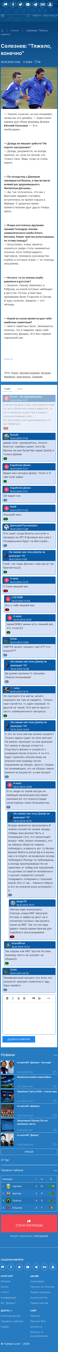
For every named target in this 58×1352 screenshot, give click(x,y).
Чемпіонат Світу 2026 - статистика (37, 1091)
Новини (15, 30)
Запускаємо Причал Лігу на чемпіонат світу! (32, 1122)
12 (6, 519)
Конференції (8, 1297)
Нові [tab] (19, 389)
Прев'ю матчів (39, 1303)
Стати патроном (29, 1225)
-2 (12, 937)
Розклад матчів (10, 1315)
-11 (6, 428)
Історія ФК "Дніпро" (28, 1135)
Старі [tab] (7, 389)
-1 (7, 610)
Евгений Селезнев (29, 372)
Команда (7, 1179)
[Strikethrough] (24, 998)
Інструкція (41, 1235)
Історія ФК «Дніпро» (28, 1106)
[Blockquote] (33, 998)
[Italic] (13, 998)
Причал (35, 1315)
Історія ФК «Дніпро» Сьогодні (34, 1062)
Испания (45, 372)
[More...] (49, 998)
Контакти (36, 1326)
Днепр (14, 372)
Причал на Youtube (42, 1286)
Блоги (5, 1286)
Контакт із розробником (39, 1333)
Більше (29, 1151)
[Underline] (18, 998)
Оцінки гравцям (40, 1292)
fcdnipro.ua (8, 359)
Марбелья (9, 376)
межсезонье (23, 376)
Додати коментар (18, 1039)
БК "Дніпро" (8, 1303)
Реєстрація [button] (50, 15)
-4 (6, 591)
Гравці (5, 1326)
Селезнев (37, 376)
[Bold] (7, 998)
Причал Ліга (38, 1321)
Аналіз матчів (38, 1297)
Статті (5, 1292)
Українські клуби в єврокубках (34, 1077)
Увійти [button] (36, 15)
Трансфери (37, 1281)
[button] (2, 15)
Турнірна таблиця (12, 1321)
